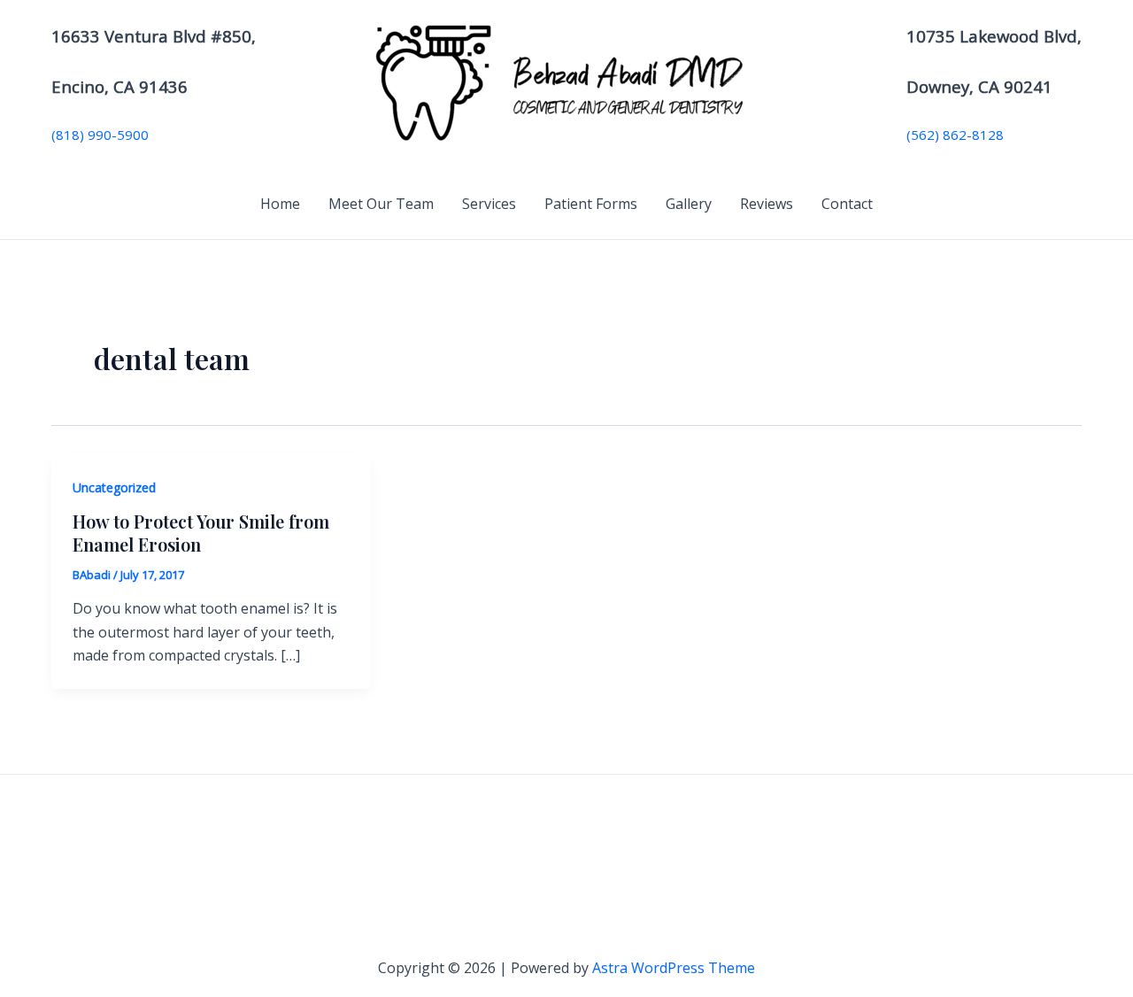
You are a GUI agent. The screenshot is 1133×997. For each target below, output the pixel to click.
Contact (847, 203)
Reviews (766, 203)
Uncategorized (114, 487)
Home (280, 203)
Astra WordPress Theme (673, 968)
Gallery (689, 203)
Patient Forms (590, 203)
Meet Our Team (381, 203)
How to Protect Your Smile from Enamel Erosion (201, 532)
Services (489, 203)
